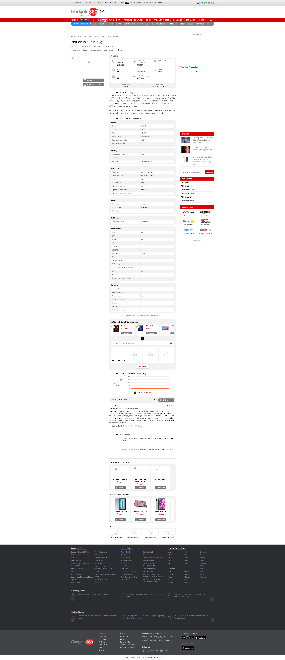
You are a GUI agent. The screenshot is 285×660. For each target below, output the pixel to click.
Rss (166, 650)
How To (110, 24)
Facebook (143, 650)
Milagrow (187, 577)
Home (75, 20)
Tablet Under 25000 (187, 197)
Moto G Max (125, 569)
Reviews (128, 20)
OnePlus (202, 558)
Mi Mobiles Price (150, 537)
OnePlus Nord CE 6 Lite (102, 558)
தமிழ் (160, 637)
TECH (127, 3)
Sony (201, 580)
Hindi (150, 637)
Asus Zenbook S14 (77, 569)
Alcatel (170, 555)
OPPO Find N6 (76, 560)
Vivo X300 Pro (76, 574)
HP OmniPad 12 (100, 555)
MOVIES (94, 3)
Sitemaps (102, 636)
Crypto (140, 24)
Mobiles (93, 24)
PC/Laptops (160, 24)
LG (185, 569)
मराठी (171, 637)
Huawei (170, 583)
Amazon (171, 558)
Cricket (101, 3)
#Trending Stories (78, 591)
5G (208, 24)
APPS (146, 3)
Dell (169, 571)
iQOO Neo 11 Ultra (127, 560)
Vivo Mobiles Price (168, 537)
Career (122, 634)
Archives (102, 642)
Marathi (166, 3)
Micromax (187, 571)
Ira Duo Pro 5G (148, 552)
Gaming (118, 24)
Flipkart (170, 574)
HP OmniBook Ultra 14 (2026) (104, 569)
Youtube (152, 650)
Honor (170, 577)
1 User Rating (85, 46)
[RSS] (212, 3)
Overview (76, 50)
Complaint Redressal (127, 648)
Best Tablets (185, 182)
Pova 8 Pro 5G (125, 566)
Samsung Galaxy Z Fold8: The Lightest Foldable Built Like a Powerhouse (202, 140)
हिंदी (90, 3)
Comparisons (96, 50)
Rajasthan (153, 3)
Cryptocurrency (100, 566)
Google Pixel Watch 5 (150, 560)
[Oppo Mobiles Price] (133, 532)
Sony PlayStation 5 (101, 552)
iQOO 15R (74, 580)
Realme (202, 571)
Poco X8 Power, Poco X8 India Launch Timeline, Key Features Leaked (191, 617)
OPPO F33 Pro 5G (101, 563)
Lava (185, 563)
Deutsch (161, 640)
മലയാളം (153, 640)
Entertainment (129, 24)
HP (169, 580)
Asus (170, 566)
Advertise (102, 650)
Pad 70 (145, 555)
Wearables (200, 24)
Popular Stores (187, 207)
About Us (102, 634)
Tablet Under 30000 (187, 201)
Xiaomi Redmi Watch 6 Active (153, 558)
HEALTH (121, 3)
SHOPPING (139, 3)
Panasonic (203, 563)
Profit (85, 3)
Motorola (187, 580)
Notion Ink (74, 46)
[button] (172, 330)
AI (94, 20)
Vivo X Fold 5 (75, 583)
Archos (170, 563)
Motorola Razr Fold (77, 555)
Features (139, 20)
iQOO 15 (74, 571)
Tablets (182, 24)
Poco (201, 569)
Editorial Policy (125, 642)
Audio (147, 24)
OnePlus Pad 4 (100, 560)
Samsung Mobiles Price (117, 538)
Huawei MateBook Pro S (129, 574)
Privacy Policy (124, 636)
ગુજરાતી (145, 640)
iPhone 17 (98, 571)
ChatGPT (74, 558)
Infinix (186, 555)
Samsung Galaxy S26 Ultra (80, 552)
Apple (170, 560)
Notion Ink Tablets (100, 36)
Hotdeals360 (172, 24)
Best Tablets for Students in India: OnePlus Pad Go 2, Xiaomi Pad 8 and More (191, 596)
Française (169, 640)
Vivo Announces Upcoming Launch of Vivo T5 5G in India (96, 594)
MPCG (160, 3)
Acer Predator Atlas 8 (150, 569)
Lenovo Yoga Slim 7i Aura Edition (82, 577)
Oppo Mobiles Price (133, 537)
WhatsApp (161, 650)
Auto (111, 20)
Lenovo (186, 566)
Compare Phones (100, 582)
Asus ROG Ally (148, 571)
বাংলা (155, 637)
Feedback (102, 639)
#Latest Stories (77, 612)
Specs (85, 50)
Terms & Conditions (127, 645)
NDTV (73, 3)
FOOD (107, 3)
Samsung (203, 577)
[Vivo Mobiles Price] (168, 532)
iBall (185, 552)
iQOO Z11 (124, 555)
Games (132, 3)
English (144, 637)
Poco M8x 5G (125, 552)
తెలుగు (165, 637)
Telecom (102, 24)
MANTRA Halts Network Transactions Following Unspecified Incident (97, 617)
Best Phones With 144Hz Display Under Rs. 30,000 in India (144, 596)
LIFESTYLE (113, 3)
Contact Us (103, 645)
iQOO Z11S (125, 563)
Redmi (202, 574)
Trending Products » (189, 67)
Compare (177, 20)
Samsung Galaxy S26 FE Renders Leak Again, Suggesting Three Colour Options (145, 617)
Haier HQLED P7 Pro (150, 566)
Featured (185, 134)
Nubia (202, 555)
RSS (100, 648)
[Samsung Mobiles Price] (116, 532)
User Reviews (109, 50)
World (78, 3)
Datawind (171, 569)
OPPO (202, 560)
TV (153, 24)
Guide (149, 20)
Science (190, 24)
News (119, 20)
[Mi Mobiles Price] (151, 532)
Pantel (202, 566)
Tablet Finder (87, 36)
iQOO (186, 558)
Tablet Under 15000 (187, 190)
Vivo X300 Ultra (76, 566)
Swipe (202, 583)
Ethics (122, 639)
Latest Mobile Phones (102, 579)
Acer (169, 552)
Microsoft (187, 574)
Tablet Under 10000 (187, 186)
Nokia (186, 583)
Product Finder (161, 20)
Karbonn (187, 560)
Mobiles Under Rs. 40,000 (80, 563)
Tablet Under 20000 (187, 193)
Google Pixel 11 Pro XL (128, 571)
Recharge (190, 20)
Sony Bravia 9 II (148, 563)
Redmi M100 (125, 558)
